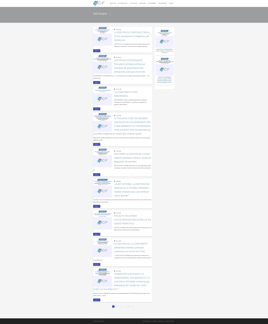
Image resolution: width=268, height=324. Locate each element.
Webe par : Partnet (170, 321)
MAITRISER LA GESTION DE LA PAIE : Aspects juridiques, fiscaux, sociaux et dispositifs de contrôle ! (132, 158)
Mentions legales (147, 321)
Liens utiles (161, 321)
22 (128, 306)
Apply (96, 50)
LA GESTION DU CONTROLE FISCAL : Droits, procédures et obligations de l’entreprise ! (132, 36)
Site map (154, 321)
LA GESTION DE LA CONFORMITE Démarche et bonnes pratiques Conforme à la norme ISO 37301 (131, 247)
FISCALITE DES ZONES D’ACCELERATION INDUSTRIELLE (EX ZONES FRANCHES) (132, 220)
